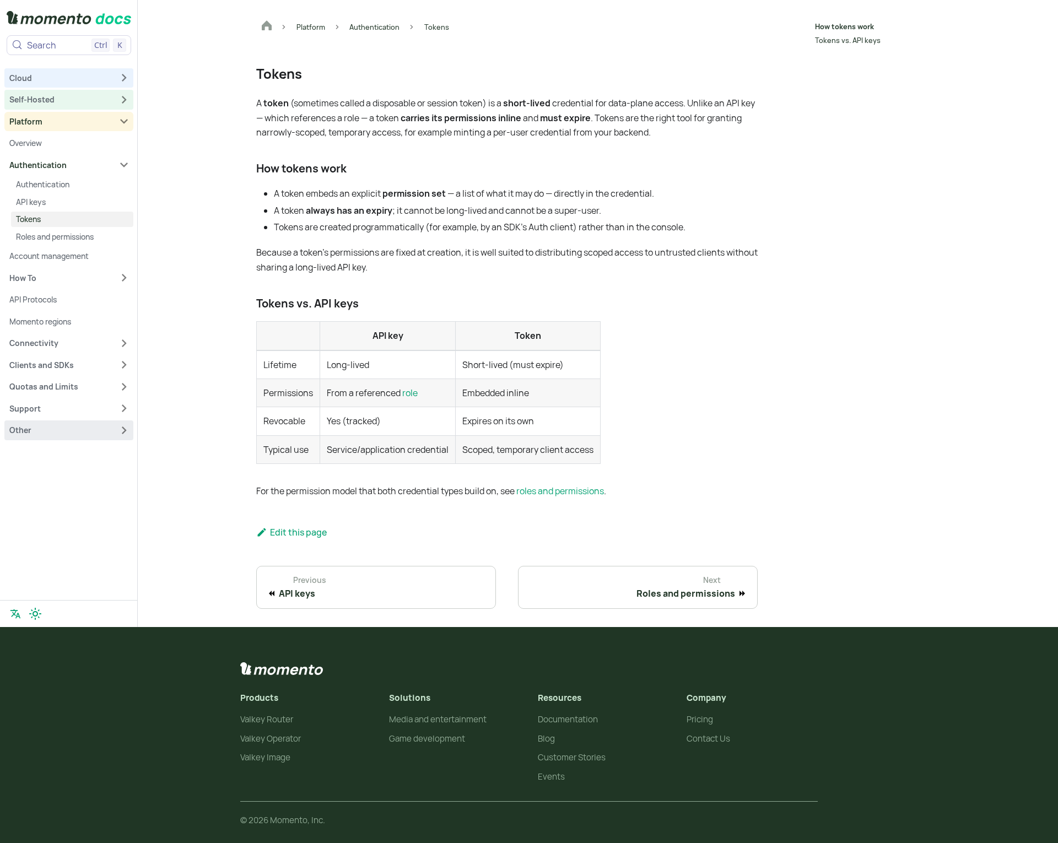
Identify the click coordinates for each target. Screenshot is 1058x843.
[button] (68, 78)
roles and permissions (560, 491)
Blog (546, 738)
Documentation (568, 719)
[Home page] (266, 27)
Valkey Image (265, 757)
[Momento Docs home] (69, 19)
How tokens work (844, 26)
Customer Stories (572, 757)
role (410, 393)
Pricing (700, 719)
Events (551, 776)
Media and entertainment (438, 719)
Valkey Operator (270, 738)
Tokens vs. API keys (848, 40)
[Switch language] (15, 614)
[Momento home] (281, 669)
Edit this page (298, 532)
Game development (427, 738)
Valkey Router (266, 719)
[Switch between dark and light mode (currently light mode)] (35, 614)
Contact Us (708, 738)
